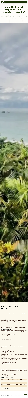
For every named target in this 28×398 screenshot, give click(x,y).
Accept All (25, 394)
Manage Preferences (20, 394)
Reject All (16, 394)
